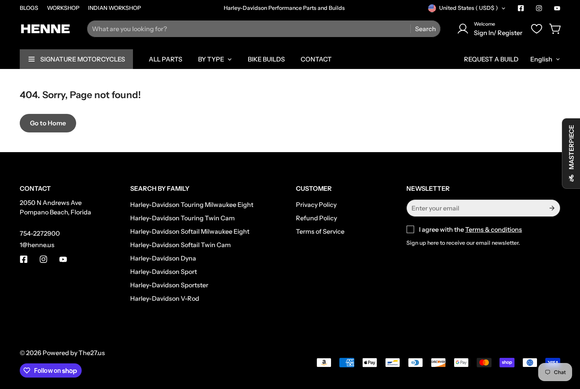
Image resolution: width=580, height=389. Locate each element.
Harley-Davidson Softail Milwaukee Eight (189, 231)
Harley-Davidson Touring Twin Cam (182, 218)
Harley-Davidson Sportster (169, 285)
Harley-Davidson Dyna (163, 258)
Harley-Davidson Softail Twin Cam (180, 245)
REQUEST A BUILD (491, 59)
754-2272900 (40, 233)
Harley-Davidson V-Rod (164, 298)
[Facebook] (521, 8)
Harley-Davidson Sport (163, 271)
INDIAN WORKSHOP (114, 7)
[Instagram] (539, 8)
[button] (555, 29)
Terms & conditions (493, 229)
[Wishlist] (536, 29)
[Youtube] (557, 8)
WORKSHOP (63, 7)
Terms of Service (320, 231)
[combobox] (264, 28)
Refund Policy (316, 218)
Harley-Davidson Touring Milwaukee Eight (191, 204)
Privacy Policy (316, 204)
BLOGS (29, 7)
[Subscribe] (551, 208)
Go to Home (48, 123)
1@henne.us (37, 245)
